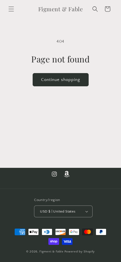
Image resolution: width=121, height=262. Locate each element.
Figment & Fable (51, 251)
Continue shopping (60, 79)
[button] (11, 9)
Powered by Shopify (79, 251)
